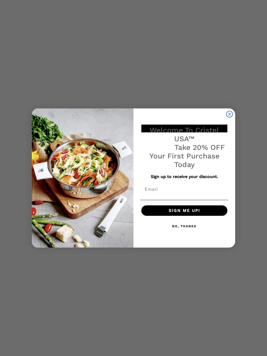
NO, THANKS (184, 226)
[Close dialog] (229, 114)
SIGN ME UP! (184, 210)
